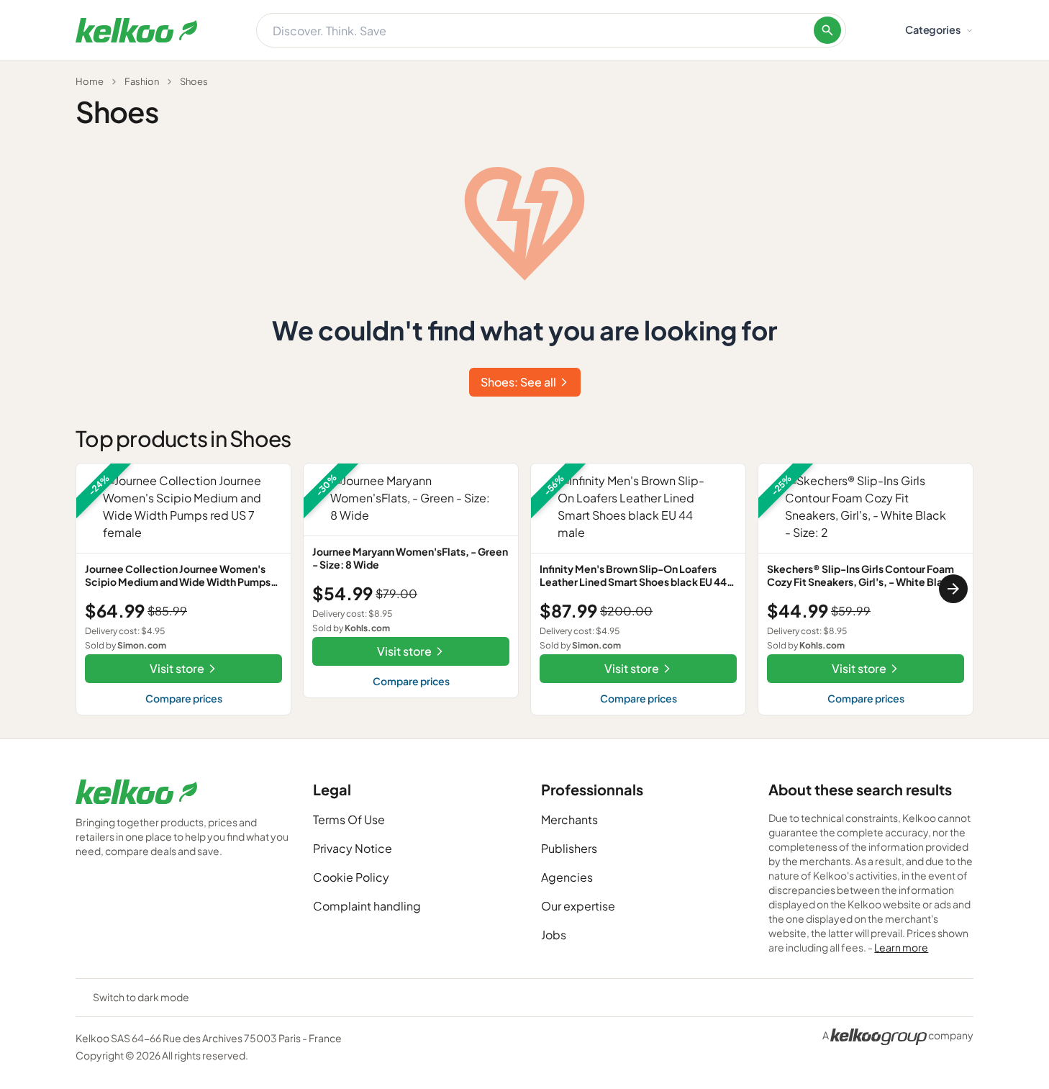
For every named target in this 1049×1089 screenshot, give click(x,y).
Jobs (553, 934)
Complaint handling (367, 905)
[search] (827, 30)
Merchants (569, 819)
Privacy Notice (352, 848)
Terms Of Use (349, 819)
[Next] (953, 588)
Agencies (567, 877)
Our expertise (578, 905)
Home (90, 81)
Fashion (141, 81)
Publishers (569, 848)
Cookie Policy (351, 877)
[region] (524, 589)
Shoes (194, 81)
